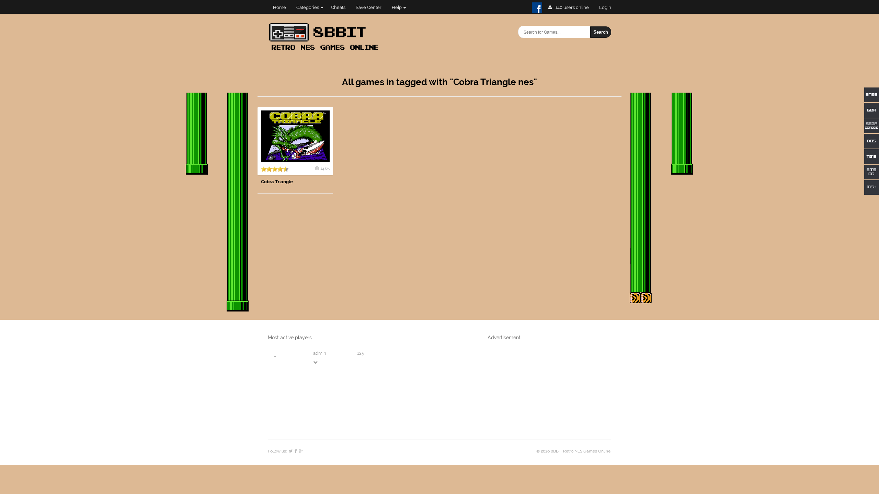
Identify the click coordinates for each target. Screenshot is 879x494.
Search (600, 32)
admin (319, 353)
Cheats (338, 7)
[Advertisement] (569, 210)
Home (279, 7)
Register (608, 7)
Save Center (368, 7)
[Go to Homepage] (326, 50)
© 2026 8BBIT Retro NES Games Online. (573, 451)
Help (397, 7)
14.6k (325, 168)
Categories (307, 7)
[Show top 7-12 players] (316, 362)
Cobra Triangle (277, 181)
